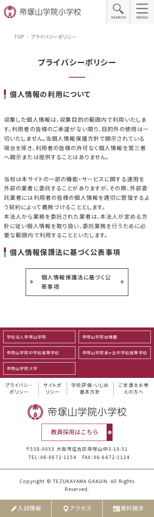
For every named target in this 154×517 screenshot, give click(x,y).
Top (19, 36)
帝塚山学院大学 (22, 368)
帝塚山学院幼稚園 (99, 337)
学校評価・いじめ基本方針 (90, 388)
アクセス (81, 508)
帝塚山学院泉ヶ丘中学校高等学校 (114, 352)
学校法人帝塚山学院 (26, 337)
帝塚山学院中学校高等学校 (33, 352)
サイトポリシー (52, 388)
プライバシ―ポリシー (19, 388)
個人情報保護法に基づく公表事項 (76, 281)
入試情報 (29, 508)
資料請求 (132, 508)
